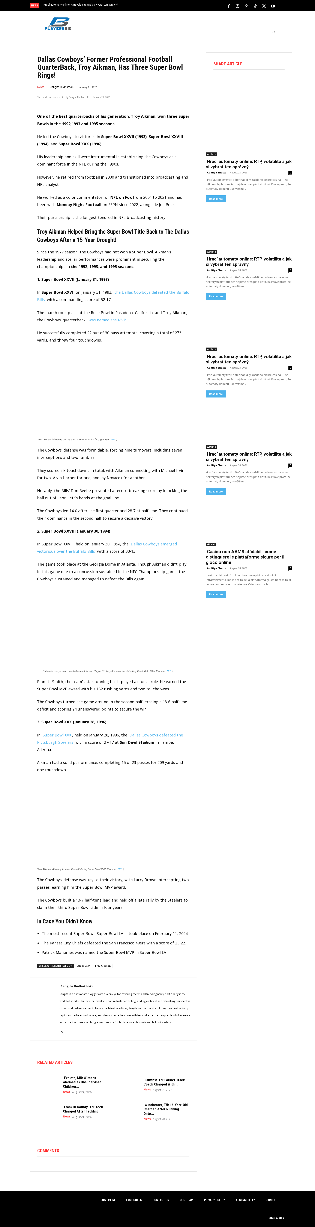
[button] (274, 32)
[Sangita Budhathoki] (44, 1009)
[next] (171, 6)
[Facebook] (229, 6)
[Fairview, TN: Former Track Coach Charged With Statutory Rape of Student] (128, 1084)
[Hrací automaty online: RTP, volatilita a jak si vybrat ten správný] (249, 134)
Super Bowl (83, 965)
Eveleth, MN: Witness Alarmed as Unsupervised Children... (82, 1082)
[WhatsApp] (254, 81)
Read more (216, 198)
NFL (113, 439)
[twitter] (62, 1029)
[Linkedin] (266, 81)
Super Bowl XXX (57, 735)
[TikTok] (255, 6)
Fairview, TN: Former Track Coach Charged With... (164, 1082)
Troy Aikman (103, 965)
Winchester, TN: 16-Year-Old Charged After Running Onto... (166, 1109)
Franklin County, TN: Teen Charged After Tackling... (83, 1109)
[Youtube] (273, 6)
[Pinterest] (246, 6)
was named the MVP (107, 319)
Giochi (210, 544)
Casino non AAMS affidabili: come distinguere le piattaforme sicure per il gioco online (245, 557)
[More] (279, 81)
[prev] (165, 6)
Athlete (211, 154)
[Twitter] (264, 6)
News (40, 87)
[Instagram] (238, 6)
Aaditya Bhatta (216, 172)
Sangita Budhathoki (62, 87)
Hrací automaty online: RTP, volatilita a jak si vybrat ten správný (81, 4)
